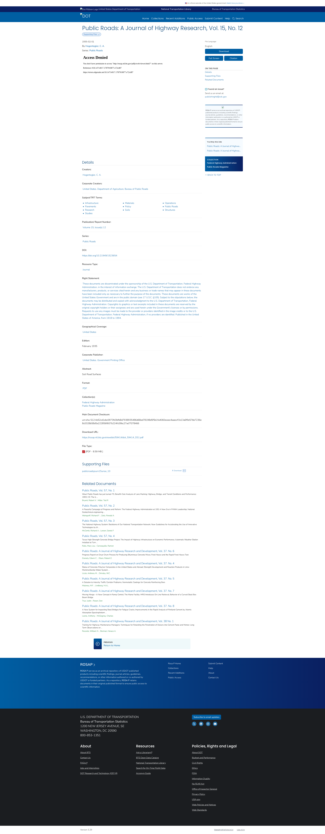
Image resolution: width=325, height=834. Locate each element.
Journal (86, 269)
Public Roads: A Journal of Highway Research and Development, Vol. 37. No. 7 (128, 591)
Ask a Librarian (143, 752)
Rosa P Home (174, 663)
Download (177, 471)
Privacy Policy (198, 794)
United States (89, 332)
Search (240, 18)
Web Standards (199, 810)
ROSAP (86, 664)
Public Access (195, 18)
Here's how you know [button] (235, 3)
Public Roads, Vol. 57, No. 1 (98, 490)
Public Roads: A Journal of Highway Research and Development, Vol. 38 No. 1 (128, 621)
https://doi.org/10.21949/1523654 (99, 255)
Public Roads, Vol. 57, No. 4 (98, 536)
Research (89, 209)
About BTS (85, 752)
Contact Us (213, 677)
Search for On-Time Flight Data (150, 768)
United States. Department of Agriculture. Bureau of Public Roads (115, 188)
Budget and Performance (203, 757)
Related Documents (214, 79)
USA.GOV (241, 830)
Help (227, 18)
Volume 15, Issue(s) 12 (94, 227)
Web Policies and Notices (204, 804)
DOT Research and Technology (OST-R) (98, 773)
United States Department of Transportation (119, 9)
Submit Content (214, 18)
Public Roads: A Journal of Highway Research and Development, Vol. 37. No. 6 (128, 551)
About (211, 672)
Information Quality (201, 778)
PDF (85, 388)
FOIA (194, 773)
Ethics (195, 768)
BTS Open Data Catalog (147, 757)
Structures (170, 209)
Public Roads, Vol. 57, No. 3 (98, 521)
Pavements (90, 206)
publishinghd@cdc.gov (216, 96)
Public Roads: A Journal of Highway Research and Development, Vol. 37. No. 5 (128, 578)
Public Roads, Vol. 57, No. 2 (98, 505)
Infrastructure (91, 203)
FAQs (82, 762)
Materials (129, 203)
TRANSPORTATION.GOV (223, 830)
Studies (89, 213)
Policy (128, 206)
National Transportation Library (151, 762)
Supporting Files (213, 75)
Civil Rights (197, 762)
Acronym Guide (143, 773)
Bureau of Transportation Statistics (228, 9)
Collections (157, 18)
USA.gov (196, 799)
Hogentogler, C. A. (94, 46)
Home (145, 18)
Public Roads (96, 50)
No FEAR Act (198, 783)
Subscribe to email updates (206, 717)
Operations (170, 203)
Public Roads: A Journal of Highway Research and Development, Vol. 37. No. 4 (128, 563)
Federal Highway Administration (98, 402)
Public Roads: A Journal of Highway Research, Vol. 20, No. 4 (224, 150)
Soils (127, 209)
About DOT (197, 752)
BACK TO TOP (214, 174)
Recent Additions (175, 18)
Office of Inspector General (204, 789)
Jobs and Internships (89, 768)
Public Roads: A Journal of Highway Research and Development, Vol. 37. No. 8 (128, 606)
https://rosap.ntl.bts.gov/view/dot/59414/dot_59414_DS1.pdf (112, 437)
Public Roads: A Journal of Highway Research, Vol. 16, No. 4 (224, 146)
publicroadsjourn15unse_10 (96, 471)
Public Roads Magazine (93, 405)
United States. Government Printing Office (104, 360)
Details (208, 72)
